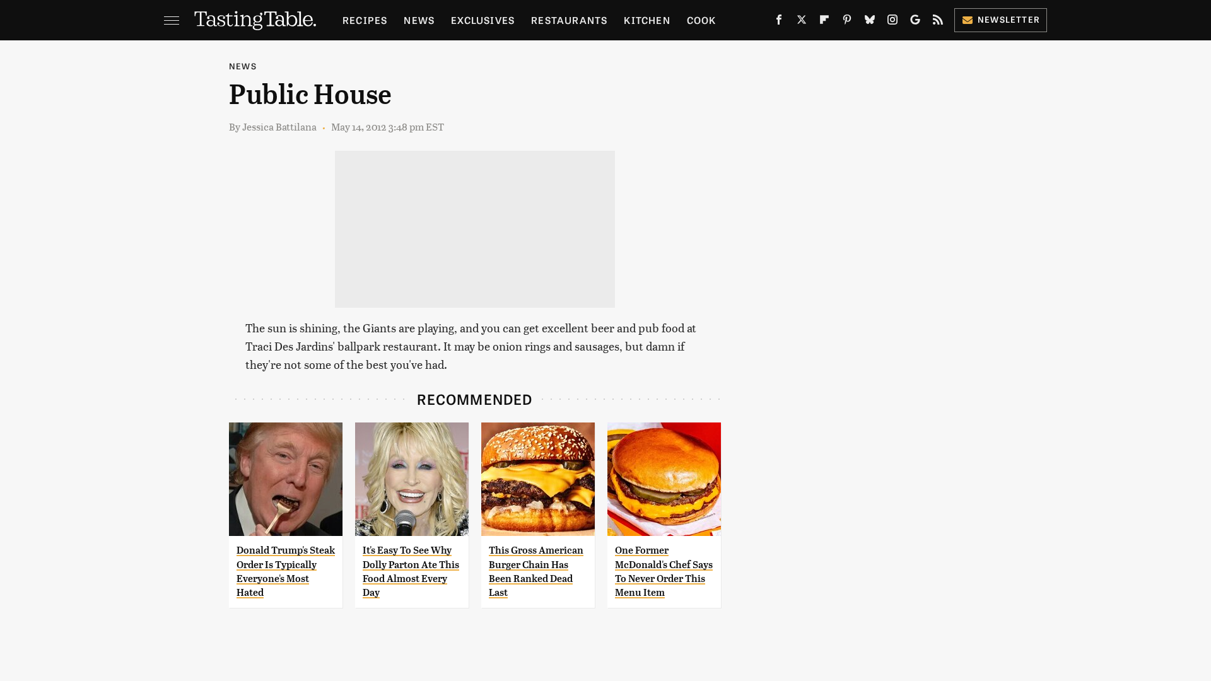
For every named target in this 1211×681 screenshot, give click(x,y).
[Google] (915, 22)
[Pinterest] (847, 22)
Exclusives (483, 20)
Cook (702, 20)
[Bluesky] (869, 22)
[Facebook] (779, 22)
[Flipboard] (824, 22)
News (419, 20)
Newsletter (1009, 19)
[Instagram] (892, 22)
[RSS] (938, 22)
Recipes (364, 20)
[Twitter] (801, 22)
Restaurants (569, 20)
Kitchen (647, 20)
